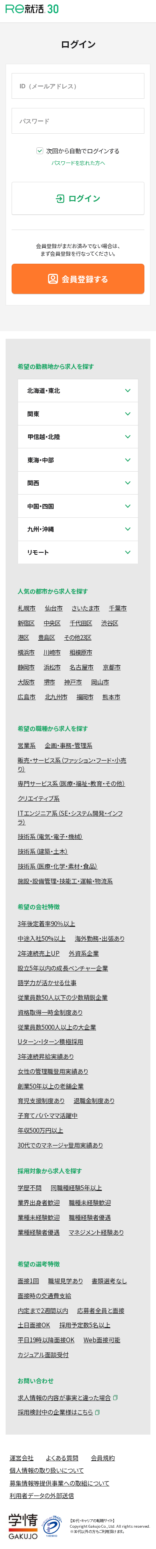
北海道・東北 (43, 390)
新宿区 (26, 623)
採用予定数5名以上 (84, 1325)
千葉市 (118, 608)
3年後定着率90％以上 (46, 923)
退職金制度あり (94, 1100)
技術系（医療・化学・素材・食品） (58, 866)
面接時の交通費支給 (44, 1295)
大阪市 (26, 682)
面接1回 (28, 1280)
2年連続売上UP (39, 953)
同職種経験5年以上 (76, 1187)
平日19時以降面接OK (46, 1339)
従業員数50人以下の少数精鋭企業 (63, 997)
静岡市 (26, 667)
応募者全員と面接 (100, 1310)
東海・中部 (40, 460)
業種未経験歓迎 (39, 1217)
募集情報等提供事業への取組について (60, 1483)
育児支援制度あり (41, 1100)
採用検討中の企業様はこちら (55, 1412)
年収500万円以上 (40, 1130)
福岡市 (84, 696)
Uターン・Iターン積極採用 (50, 1041)
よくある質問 (62, 1457)
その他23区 (78, 637)
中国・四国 (40, 506)
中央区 (52, 623)
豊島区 (46, 637)
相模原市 (81, 652)
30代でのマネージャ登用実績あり (60, 1145)
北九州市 (56, 696)
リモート (38, 552)
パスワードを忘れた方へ (78, 163)
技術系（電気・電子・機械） (50, 836)
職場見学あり (65, 1280)
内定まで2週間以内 (43, 1310)
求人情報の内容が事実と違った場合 (64, 1397)
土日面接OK (34, 1325)
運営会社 (22, 1457)
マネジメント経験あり (96, 1232)
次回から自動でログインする (83, 151)
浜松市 (52, 667)
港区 (23, 637)
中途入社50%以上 (42, 938)
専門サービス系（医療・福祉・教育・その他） (71, 783)
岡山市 (100, 682)
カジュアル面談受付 (43, 1354)
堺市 (49, 682)
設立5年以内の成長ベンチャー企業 (63, 968)
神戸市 (73, 682)
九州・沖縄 (40, 529)
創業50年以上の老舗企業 (51, 1086)
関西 (33, 482)
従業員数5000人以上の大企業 (57, 1027)
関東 (33, 413)
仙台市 (54, 608)
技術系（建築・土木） (43, 851)
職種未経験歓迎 (90, 1202)
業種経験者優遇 (39, 1232)
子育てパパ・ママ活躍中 (48, 1115)
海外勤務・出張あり (99, 938)
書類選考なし (109, 1280)
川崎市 (52, 652)
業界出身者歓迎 (39, 1202)
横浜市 (26, 652)
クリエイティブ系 (39, 798)
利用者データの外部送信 (42, 1495)
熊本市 (111, 696)
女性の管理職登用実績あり (53, 1071)
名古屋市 (82, 667)
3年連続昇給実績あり (46, 1056)
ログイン (84, 198)
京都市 (112, 667)
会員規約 (103, 1457)
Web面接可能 (102, 1339)
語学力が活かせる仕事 (47, 982)
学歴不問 (30, 1187)
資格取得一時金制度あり (50, 1012)
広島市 (27, 696)
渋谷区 (109, 623)
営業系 (27, 745)
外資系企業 (84, 953)
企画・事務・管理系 (68, 745)
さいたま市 (86, 608)
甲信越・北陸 (43, 436)
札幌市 (27, 608)
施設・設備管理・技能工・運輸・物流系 (65, 881)
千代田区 (81, 623)
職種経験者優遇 (90, 1217)
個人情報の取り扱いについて (47, 1470)
